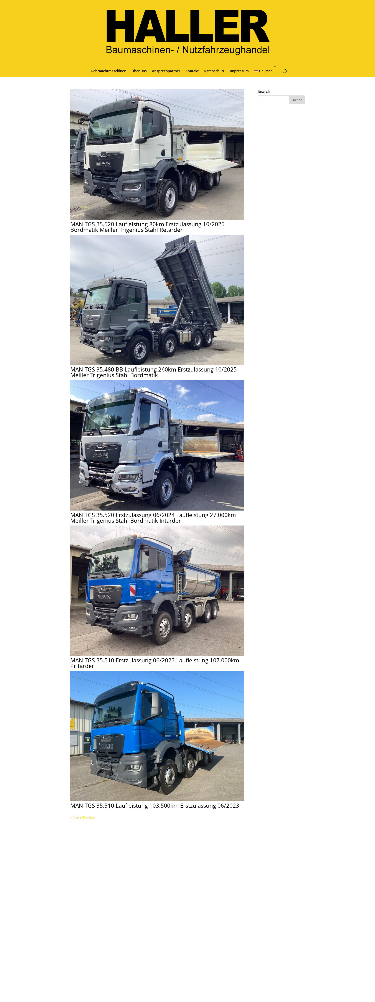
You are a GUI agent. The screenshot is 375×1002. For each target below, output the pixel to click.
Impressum (239, 71)
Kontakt (192, 71)
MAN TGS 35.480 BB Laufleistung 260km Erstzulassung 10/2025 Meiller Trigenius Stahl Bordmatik (153, 372)
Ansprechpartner (166, 71)
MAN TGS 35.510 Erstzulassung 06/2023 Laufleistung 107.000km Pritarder (154, 663)
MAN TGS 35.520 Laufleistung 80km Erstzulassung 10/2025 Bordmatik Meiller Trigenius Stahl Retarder (147, 227)
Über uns (139, 71)
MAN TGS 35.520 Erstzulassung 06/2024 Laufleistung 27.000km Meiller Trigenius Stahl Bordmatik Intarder (153, 517)
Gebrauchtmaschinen (108, 71)
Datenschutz (214, 71)
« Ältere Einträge (82, 817)
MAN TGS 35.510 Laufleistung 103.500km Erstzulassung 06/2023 (154, 805)
